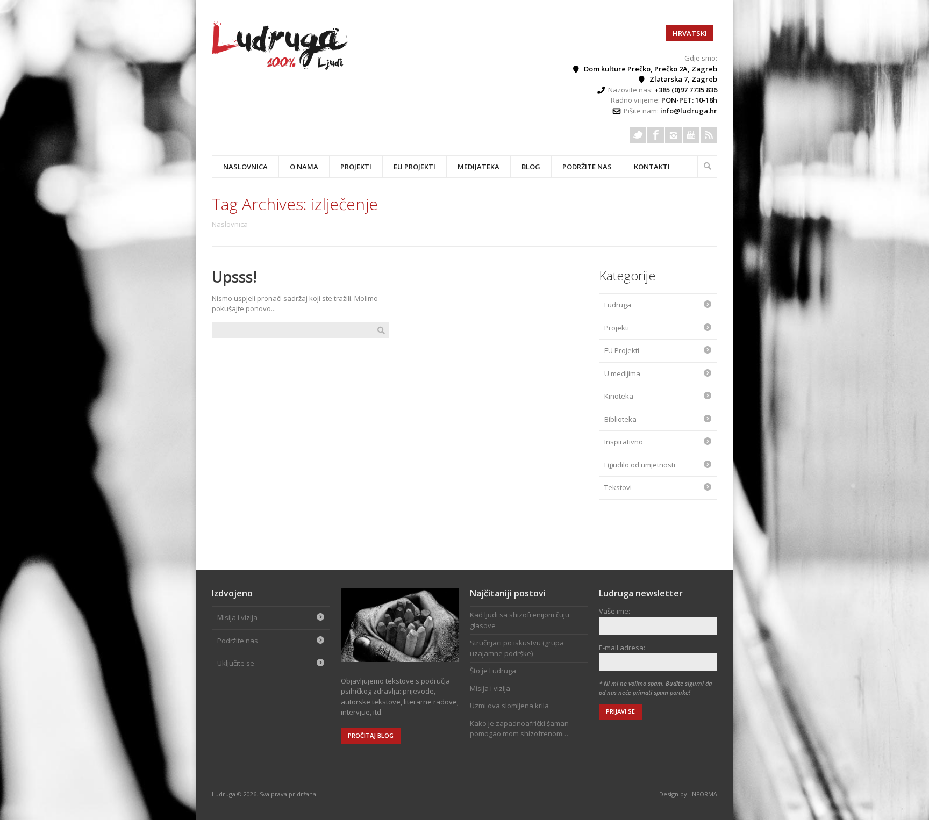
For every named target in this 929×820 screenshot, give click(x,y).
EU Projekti (414, 166)
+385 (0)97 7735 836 (685, 90)
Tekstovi (618, 487)
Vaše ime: (614, 611)
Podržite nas (587, 166)
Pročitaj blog (371, 735)
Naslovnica (245, 166)
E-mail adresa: (622, 647)
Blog (530, 166)
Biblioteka (620, 419)
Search (707, 165)
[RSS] (709, 135)
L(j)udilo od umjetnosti (639, 465)
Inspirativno (623, 442)
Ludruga (617, 305)
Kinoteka (618, 396)
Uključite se (235, 663)
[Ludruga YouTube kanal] (691, 135)
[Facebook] (655, 135)
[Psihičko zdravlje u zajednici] (280, 67)
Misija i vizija (237, 617)
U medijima (622, 373)
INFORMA (703, 794)
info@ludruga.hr (688, 111)
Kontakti (652, 166)
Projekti (616, 328)
